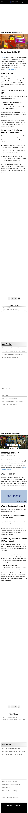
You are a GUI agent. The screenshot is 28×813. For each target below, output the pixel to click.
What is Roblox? (6, 307)
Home (2, 32)
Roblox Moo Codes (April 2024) (9, 398)
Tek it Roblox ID (6, 395)
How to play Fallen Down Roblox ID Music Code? (14, 310)
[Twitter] (12, 298)
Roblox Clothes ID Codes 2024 (10, 357)
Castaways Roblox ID (10, 69)
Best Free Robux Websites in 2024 (11, 348)
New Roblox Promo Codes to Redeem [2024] (13, 351)
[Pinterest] (15, 298)
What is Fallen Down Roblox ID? (10, 309)
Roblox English (8, 32)
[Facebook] (9, 298)
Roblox (3, 57)
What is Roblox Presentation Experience (11, 392)
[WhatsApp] (19, 298)
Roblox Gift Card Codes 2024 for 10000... (12, 354)
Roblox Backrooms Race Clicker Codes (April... (13, 401)
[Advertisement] (14, 18)
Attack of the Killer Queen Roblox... (10, 388)
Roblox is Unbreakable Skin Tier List (10, 404)
